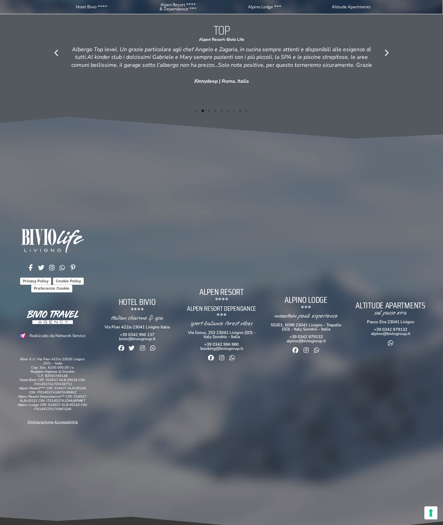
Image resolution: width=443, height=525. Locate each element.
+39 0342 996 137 (137, 334)
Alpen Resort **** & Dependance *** (178, 7)
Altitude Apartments (351, 7)
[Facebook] (121, 348)
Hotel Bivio (137, 302)
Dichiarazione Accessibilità (53, 422)
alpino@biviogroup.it (306, 341)
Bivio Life (235, 39)
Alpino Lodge (305, 300)
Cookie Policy (68, 281)
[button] (56, 52)
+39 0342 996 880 (221, 344)
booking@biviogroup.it (221, 348)
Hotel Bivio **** (91, 7)
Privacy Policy (35, 281)
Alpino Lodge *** (264, 7)
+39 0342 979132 (306, 337)
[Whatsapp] (153, 348)
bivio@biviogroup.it (137, 339)
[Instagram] (142, 348)
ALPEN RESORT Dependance (221, 308)
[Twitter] (131, 348)
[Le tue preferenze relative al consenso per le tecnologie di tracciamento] (430, 512)
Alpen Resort (212, 39)
